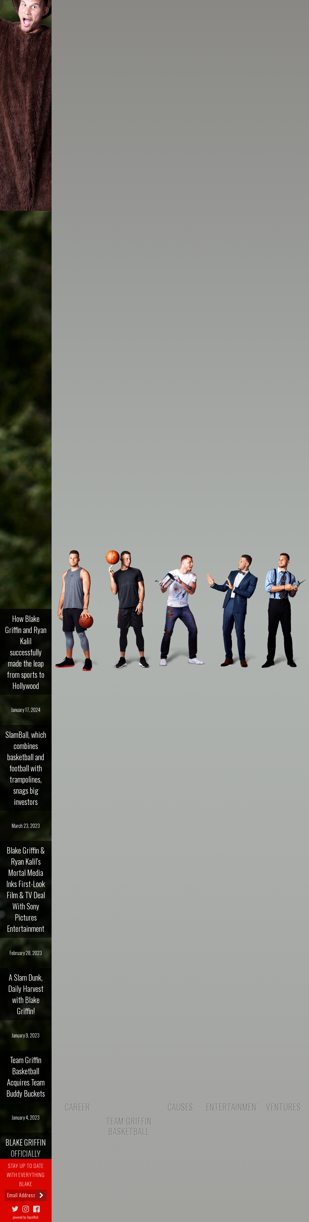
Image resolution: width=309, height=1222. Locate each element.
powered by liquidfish (26, 1217)
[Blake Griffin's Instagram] (25, 1207)
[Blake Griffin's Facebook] (36, 1207)
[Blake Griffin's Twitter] (15, 1207)
